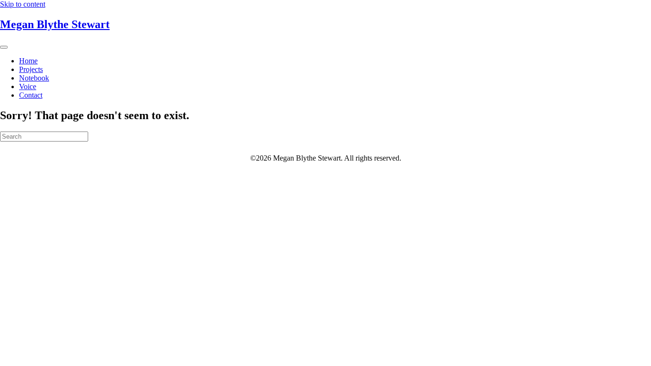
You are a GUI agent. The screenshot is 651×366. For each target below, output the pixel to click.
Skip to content (22, 4)
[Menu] (4, 47)
